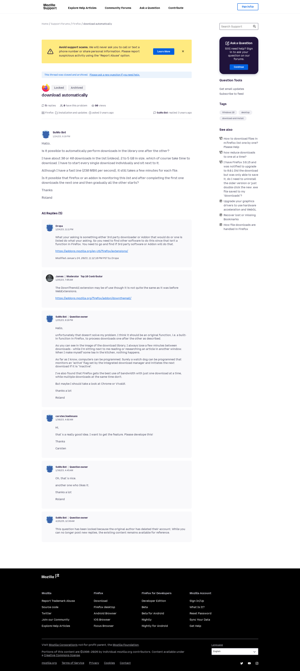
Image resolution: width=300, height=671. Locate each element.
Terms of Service (73, 663)
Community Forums (118, 8)
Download (100, 601)
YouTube (249, 663)
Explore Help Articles (82, 8)
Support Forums (60, 23)
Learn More (163, 51)
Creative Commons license (62, 655)
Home (45, 23)
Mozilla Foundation (126, 644)
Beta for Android (153, 613)
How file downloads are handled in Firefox (240, 227)
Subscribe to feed (231, 93)
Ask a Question (150, 8)
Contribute (175, 8)
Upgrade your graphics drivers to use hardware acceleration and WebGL (240, 205)
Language (217, 645)
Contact (125, 663)
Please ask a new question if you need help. (115, 74)
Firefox (76, 23)
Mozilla (50, 577)
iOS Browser (102, 619)
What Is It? (197, 607)
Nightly (147, 619)
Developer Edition (154, 601)
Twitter (47, 613)
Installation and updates (73, 112)
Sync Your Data (200, 619)
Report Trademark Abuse (58, 601)
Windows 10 (228, 112)
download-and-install (233, 118)
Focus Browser (104, 626)
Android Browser (105, 613)
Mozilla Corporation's (63, 644)
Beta (145, 607)
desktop (245, 112)
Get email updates (231, 89)
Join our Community (55, 619)
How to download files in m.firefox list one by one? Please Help (241, 143)
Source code (50, 607)
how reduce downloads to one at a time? (239, 154)
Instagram (257, 663)
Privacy (94, 663)
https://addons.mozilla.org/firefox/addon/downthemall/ (93, 298)
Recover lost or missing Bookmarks (240, 217)
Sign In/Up (248, 6)
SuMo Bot (59, 132)
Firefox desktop (104, 607)
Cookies (109, 663)
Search (254, 26)
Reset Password (200, 613)
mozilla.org (49, 663)
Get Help (195, 626)
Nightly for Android (155, 626)
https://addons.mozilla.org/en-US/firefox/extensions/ (91, 251)
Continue (239, 67)
